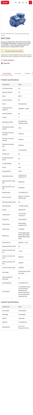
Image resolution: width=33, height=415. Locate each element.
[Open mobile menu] (30, 2)
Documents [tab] (18, 73)
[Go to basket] (19, 2)
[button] (23, 2)
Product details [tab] (7, 73)
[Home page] (5, 2)
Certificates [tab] (28, 73)
